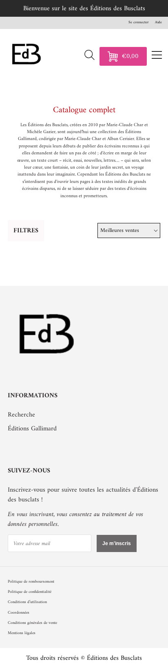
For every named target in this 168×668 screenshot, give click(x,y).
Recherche (21, 415)
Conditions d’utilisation (27, 602)
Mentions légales (21, 633)
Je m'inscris (116, 543)
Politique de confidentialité (29, 591)
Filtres (25, 230)
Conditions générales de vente (32, 622)
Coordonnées (18, 612)
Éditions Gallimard (32, 429)
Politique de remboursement (31, 581)
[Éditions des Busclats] (47, 367)
